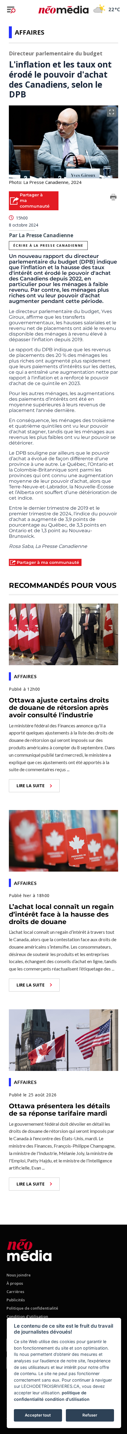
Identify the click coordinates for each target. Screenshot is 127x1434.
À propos (14, 1283)
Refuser (89, 1415)
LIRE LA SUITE (31, 785)
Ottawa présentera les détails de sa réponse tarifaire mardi (59, 1109)
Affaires (29, 32)
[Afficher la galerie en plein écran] (111, 111)
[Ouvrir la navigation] (11, 10)
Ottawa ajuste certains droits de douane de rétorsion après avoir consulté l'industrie (59, 707)
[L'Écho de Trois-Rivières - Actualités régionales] (63, 10)
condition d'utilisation (67, 1399)
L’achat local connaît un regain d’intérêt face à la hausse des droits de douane (61, 914)
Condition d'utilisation (27, 1316)
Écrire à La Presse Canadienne (48, 245)
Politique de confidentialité (32, 1308)
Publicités (15, 1300)
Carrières (15, 1291)
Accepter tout (38, 1415)
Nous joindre (18, 1275)
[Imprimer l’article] (113, 198)
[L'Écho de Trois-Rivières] (29, 1249)
